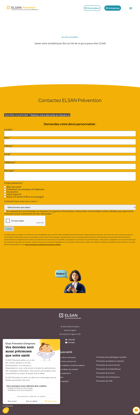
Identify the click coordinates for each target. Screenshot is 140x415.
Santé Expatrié (13, 194)
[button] (130, 8)
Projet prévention (14, 183)
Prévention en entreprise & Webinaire (25, 189)
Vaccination (12, 192)
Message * (9, 170)
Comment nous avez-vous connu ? (21, 201)
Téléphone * (10, 162)
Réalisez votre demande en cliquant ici (50, 115)
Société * (8, 129)
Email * (7, 154)
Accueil (65, 37)
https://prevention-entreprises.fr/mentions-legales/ (43, 244)
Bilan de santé (13, 187)
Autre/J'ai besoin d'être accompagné (25, 197)
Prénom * (9, 146)
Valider (9, 228)
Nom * (7, 138)
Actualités (73, 37)
